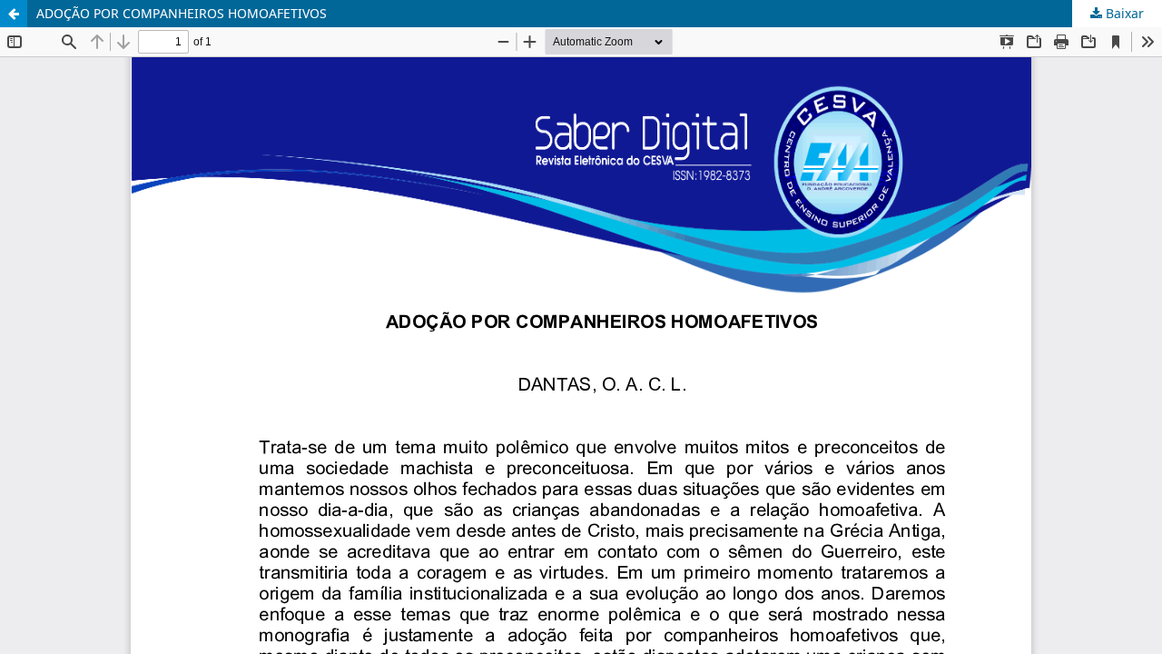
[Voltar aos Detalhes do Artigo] (13, 13)
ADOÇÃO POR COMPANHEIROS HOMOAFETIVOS (181, 13)
